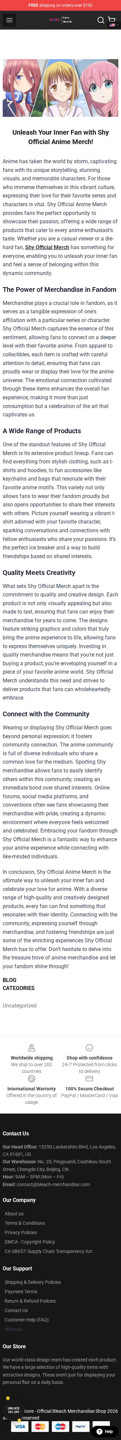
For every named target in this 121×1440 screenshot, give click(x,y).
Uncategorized (17, 1005)
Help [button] (109, 1431)
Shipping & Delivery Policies (33, 1282)
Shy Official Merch (47, 247)
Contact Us (16, 1310)
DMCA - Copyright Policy (30, 1242)
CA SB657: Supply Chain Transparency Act (48, 1251)
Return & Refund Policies (30, 1301)
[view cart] (112, 20)
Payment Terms (21, 1291)
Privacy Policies (21, 1232)
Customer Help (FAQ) (27, 1319)
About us (14, 1213)
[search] (101, 20)
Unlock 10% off (13, 1410)
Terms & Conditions (25, 1223)
